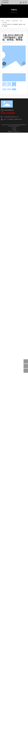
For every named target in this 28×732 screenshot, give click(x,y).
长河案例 (8, 20)
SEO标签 (14, 129)
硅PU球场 (4, 22)
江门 (19, 131)
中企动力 (15, 131)
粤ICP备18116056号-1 (14, 126)
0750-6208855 (8, 112)
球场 (21, 20)
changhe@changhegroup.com (11, 116)
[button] (4, 64)
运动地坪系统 (15, 20)
